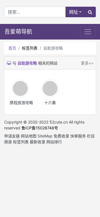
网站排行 (54, 141)
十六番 (50, 102)
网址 (73, 12)
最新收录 (37, 141)
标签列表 (30, 48)
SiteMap (45, 136)
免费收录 (61, 136)
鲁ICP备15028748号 (39, 127)
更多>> (87, 63)
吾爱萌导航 (18, 31)
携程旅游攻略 (21, 102)
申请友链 (12, 136)
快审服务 (78, 136)
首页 (12, 48)
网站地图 (28, 136)
